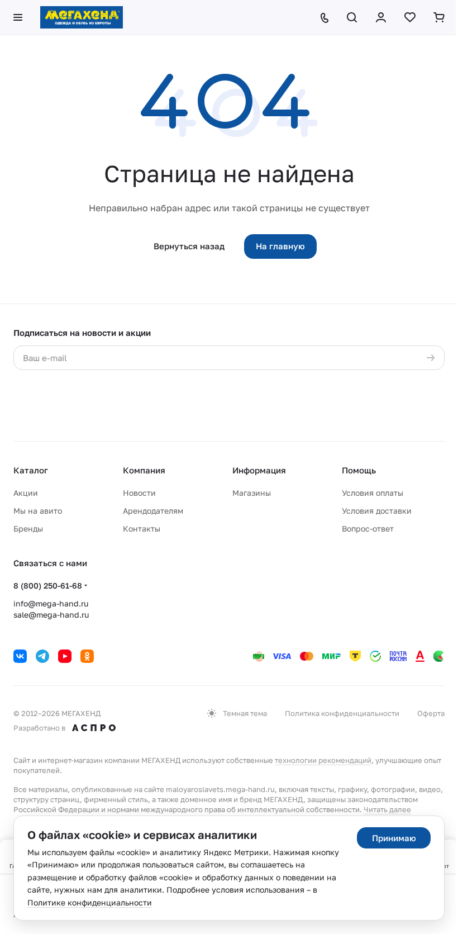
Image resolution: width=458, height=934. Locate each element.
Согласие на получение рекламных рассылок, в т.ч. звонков (290, 413)
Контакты (141, 528)
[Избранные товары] (410, 17)
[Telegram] (42, 656)
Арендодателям (153, 510)
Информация (259, 470)
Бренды (28, 528)
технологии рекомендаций (323, 760)
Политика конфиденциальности (342, 713)
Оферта (431, 713)
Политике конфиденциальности (89, 902)
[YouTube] (64, 656)
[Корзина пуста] (439, 17)
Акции (25, 492)
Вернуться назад (189, 246)
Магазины (251, 492)
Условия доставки (377, 510)
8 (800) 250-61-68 (47, 585)
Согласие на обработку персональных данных (294, 380)
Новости (139, 492)
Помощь (359, 470)
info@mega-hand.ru (50, 603)
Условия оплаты (372, 492)
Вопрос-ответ (368, 528)
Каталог (30, 470)
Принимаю (394, 838)
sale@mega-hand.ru (51, 614)
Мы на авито (37, 510)
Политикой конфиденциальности (90, 391)
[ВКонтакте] (20, 656)
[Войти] (381, 17)
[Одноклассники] (87, 656)
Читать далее (387, 809)
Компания (144, 470)
